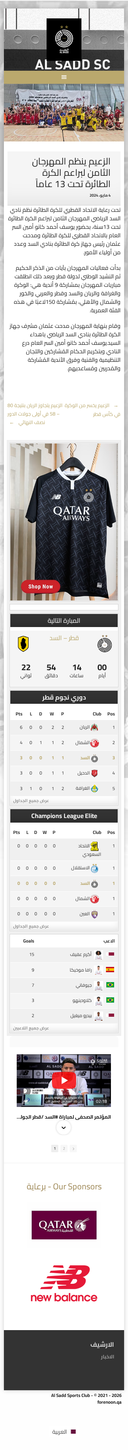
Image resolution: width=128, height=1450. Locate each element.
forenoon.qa (109, 1402)
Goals (28, 940)
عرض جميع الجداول (31, 800)
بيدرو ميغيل (81, 1015)
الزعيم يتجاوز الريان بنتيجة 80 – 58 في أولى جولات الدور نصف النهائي (35, 414)
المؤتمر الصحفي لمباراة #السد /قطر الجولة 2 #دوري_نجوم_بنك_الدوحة (64, 1117)
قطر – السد (64, 638)
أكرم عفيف (81, 954)
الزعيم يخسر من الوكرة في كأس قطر (93, 410)
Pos (111, 713)
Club (97, 713)
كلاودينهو (82, 1000)
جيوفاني (84, 985)
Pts (19, 713)
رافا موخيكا (81, 969)
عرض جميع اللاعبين (31, 1028)
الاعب (109, 940)
